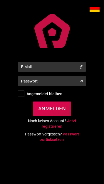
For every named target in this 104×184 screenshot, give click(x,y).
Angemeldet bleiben (44, 94)
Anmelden (52, 108)
